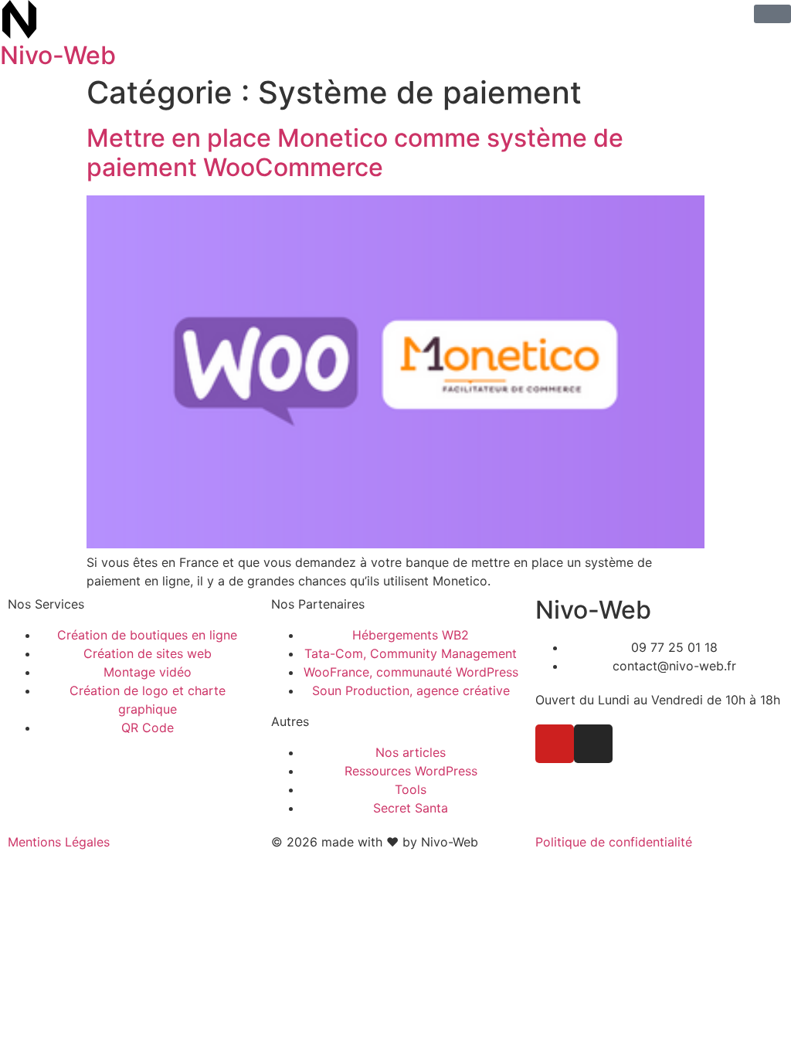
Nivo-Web (58, 55)
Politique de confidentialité (613, 842)
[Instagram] (593, 743)
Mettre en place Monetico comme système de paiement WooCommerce (355, 152)
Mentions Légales (59, 842)
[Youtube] (554, 743)
